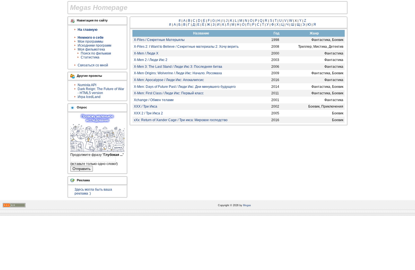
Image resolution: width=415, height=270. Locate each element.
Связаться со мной (93, 65)
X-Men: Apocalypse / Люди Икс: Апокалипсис (169, 80)
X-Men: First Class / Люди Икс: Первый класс (169, 93)
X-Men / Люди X (146, 53)
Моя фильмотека (91, 49)
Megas (247, 205)
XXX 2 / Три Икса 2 (148, 113)
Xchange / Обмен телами (154, 100)
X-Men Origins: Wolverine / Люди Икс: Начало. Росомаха (178, 73)
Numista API (87, 85)
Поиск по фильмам (96, 53)
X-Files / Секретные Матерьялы (159, 40)
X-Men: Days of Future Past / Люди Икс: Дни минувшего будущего (185, 87)
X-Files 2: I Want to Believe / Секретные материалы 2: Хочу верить (186, 47)
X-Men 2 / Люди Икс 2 (150, 60)
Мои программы (90, 41)
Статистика (90, 57)
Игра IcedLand (89, 97)
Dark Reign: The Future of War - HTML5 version (101, 91)
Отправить (82, 169)
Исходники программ (94, 45)
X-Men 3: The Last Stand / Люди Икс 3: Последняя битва (178, 67)
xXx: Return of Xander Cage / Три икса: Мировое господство (181, 120)
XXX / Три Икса (145, 106)
